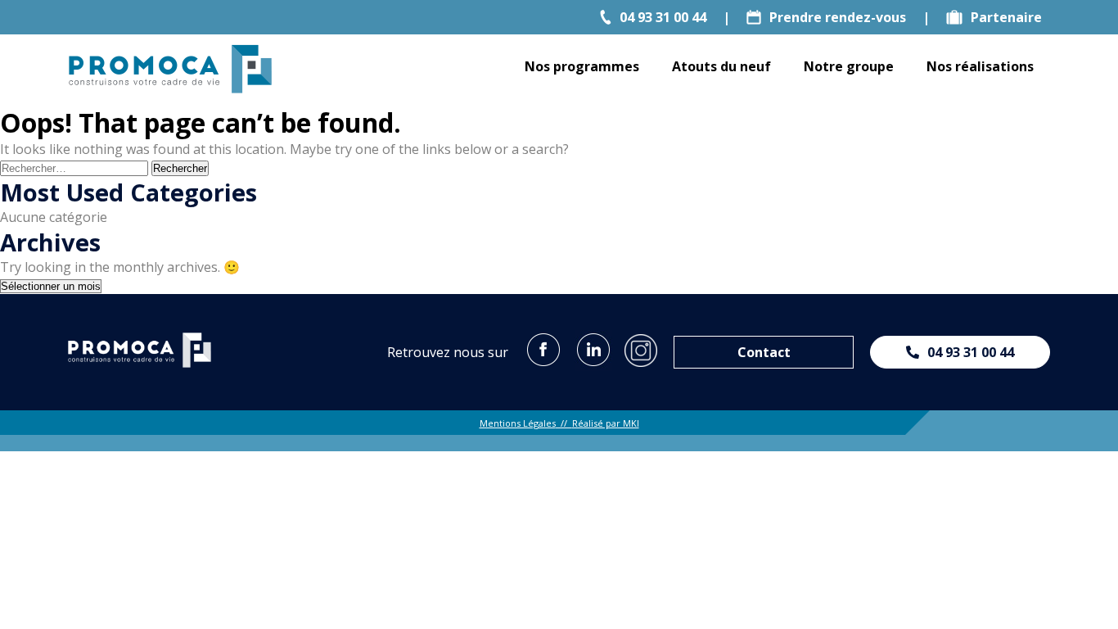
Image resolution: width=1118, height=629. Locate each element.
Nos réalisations (980, 66)
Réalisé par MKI (605, 423)
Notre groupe (849, 66)
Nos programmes (582, 66)
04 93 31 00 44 (663, 17)
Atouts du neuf (721, 66)
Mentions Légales (518, 423)
